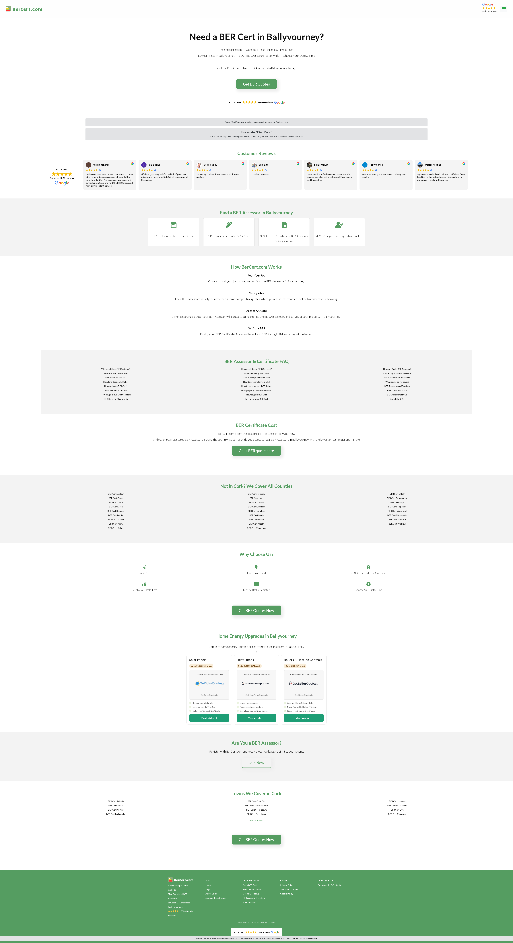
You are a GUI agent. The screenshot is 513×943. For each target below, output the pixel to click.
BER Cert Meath (256, 523)
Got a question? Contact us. (330, 885)
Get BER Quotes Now (256, 610)
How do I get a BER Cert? (115, 386)
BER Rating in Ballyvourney (279, 334)
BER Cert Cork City (256, 801)
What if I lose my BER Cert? (256, 373)
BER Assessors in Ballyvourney (285, 281)
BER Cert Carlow (116, 493)
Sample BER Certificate (116, 390)
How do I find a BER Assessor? (397, 369)
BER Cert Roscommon (397, 498)
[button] (490, 7)
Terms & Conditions (289, 889)
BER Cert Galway (116, 519)
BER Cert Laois (256, 498)
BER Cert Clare (116, 502)
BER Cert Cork (116, 506)
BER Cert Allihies (116, 809)
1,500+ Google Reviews (180, 913)
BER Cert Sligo (397, 502)
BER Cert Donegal (115, 511)
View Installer (208, 718)
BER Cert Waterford (397, 511)
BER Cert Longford (256, 511)
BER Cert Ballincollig (115, 814)
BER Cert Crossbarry (256, 814)
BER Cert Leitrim (256, 502)
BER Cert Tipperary (397, 506)
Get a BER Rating (251, 893)
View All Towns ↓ (256, 820)
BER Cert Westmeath (397, 515)
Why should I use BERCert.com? (115, 369)
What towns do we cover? (397, 381)
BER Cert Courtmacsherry (256, 805)
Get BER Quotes (256, 84)
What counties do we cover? (397, 377)
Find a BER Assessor (252, 889)
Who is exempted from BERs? (256, 377)
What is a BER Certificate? (116, 373)
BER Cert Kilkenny (256, 493)
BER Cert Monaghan (256, 528)
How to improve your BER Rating (256, 386)
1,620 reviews (67, 178)
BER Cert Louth (256, 515)
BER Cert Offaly (397, 493)
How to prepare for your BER (256, 381)
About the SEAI (397, 399)
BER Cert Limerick (256, 506)
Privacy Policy (286, 885)
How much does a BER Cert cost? (256, 369)
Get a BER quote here (256, 450)
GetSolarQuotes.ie (209, 695)
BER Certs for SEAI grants (116, 399)
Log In (208, 889)
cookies (295, 938)
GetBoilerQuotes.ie (304, 695)
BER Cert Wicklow (397, 523)
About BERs (211, 893)
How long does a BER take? (115, 381)
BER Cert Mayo (256, 519)
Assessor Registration (215, 898)
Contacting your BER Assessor (397, 373)
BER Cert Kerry (116, 523)
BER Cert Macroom (397, 814)
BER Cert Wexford (397, 519)
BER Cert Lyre (397, 809)
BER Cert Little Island (397, 805)
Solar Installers (249, 902)
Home (208, 885)
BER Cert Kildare (116, 528)
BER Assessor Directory (254, 898)
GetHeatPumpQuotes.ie (256, 695)
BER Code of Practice (397, 390)
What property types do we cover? (256, 390)
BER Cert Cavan (115, 498)
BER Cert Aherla (115, 805)
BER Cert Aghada (116, 801)
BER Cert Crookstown (256, 809)
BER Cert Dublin (115, 515)
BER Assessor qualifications (397, 386)
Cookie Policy (286, 893)
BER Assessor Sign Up (397, 394)
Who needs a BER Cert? (116, 377)
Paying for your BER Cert (256, 399)
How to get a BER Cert (256, 394)
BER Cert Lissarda (397, 801)
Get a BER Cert (250, 885)
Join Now (256, 762)
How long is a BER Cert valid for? (116, 394)
